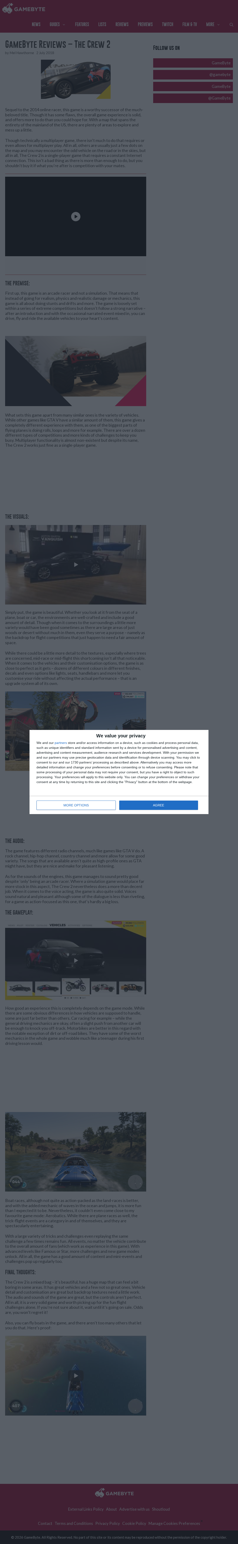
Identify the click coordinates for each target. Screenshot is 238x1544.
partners (61, 742)
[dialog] (119, 772)
